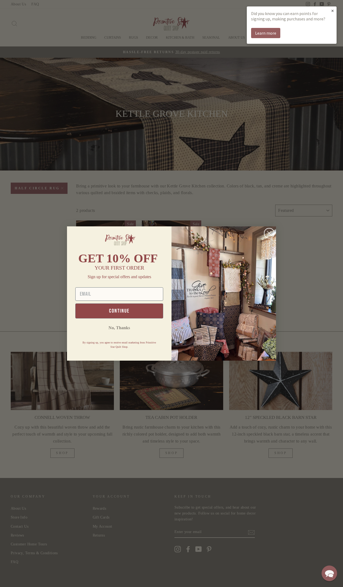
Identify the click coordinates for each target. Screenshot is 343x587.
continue (119, 311)
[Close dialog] (269, 233)
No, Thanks (119, 327)
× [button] (332, 10)
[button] (329, 573)
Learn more (265, 33)
